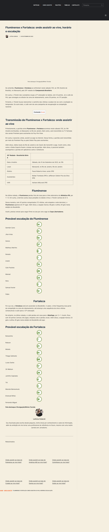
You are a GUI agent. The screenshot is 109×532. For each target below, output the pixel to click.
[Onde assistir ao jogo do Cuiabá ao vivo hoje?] (15, 472)
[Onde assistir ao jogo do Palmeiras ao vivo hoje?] (15, 451)
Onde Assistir (8, 490)
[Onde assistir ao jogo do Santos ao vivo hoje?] (39, 472)
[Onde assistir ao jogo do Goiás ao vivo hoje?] (62, 472)
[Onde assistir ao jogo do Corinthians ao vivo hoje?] (62, 451)
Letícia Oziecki (39, 419)
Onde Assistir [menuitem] (47, 5)
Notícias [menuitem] (36, 5)
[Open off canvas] (105, 15)
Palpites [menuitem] (58, 5)
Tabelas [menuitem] (67, 5)
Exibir (42, 112)
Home (1, 490)
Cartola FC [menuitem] (76, 5)
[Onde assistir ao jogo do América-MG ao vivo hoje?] (39, 451)
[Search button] (102, 5)
